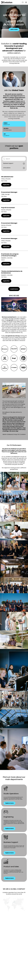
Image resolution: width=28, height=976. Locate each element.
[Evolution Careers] (6, 2)
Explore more (9, 803)
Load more (14, 289)
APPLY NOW (14, 29)
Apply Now (6, 184)
